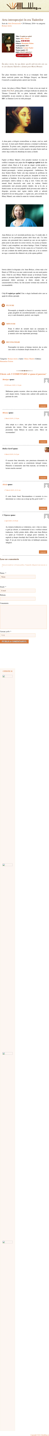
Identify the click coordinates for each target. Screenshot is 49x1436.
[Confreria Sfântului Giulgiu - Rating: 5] (8, 1334)
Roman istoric (7, 26)
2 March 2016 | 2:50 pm (11, 418)
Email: (3, 587)
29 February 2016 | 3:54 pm (12, 385)
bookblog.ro (24, 6)
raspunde (43, 406)
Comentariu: (4, 603)
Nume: (3, 573)
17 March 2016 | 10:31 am (12, 490)
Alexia (5, 484)
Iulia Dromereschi (14, 23)
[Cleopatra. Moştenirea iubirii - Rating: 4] (8, 1145)
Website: (3, 595)
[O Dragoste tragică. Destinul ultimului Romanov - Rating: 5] (8, 957)
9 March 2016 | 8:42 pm (11, 454)
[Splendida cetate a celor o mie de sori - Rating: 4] (8, 768)
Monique (6, 379)
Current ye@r (5, 631)
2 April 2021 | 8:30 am (11, 521)
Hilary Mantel (24, 38)
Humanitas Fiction (28, 43)
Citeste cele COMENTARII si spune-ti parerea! (23, 374)
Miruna (5, 412)
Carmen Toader (28, 48)
